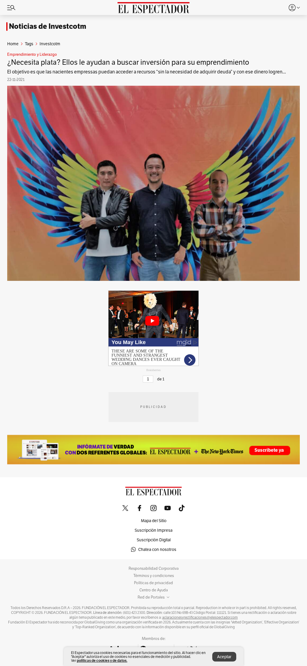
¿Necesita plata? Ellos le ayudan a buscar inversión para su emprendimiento (128, 62)
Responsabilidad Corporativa (154, 568)
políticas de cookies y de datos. (102, 660)
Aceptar (224, 656)
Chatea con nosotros (157, 549)
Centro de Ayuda (153, 590)
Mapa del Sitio (153, 520)
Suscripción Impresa (153, 530)
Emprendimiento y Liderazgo (32, 54)
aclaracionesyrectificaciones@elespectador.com (200, 617)
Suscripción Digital (154, 540)
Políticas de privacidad (153, 583)
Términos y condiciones (153, 576)
